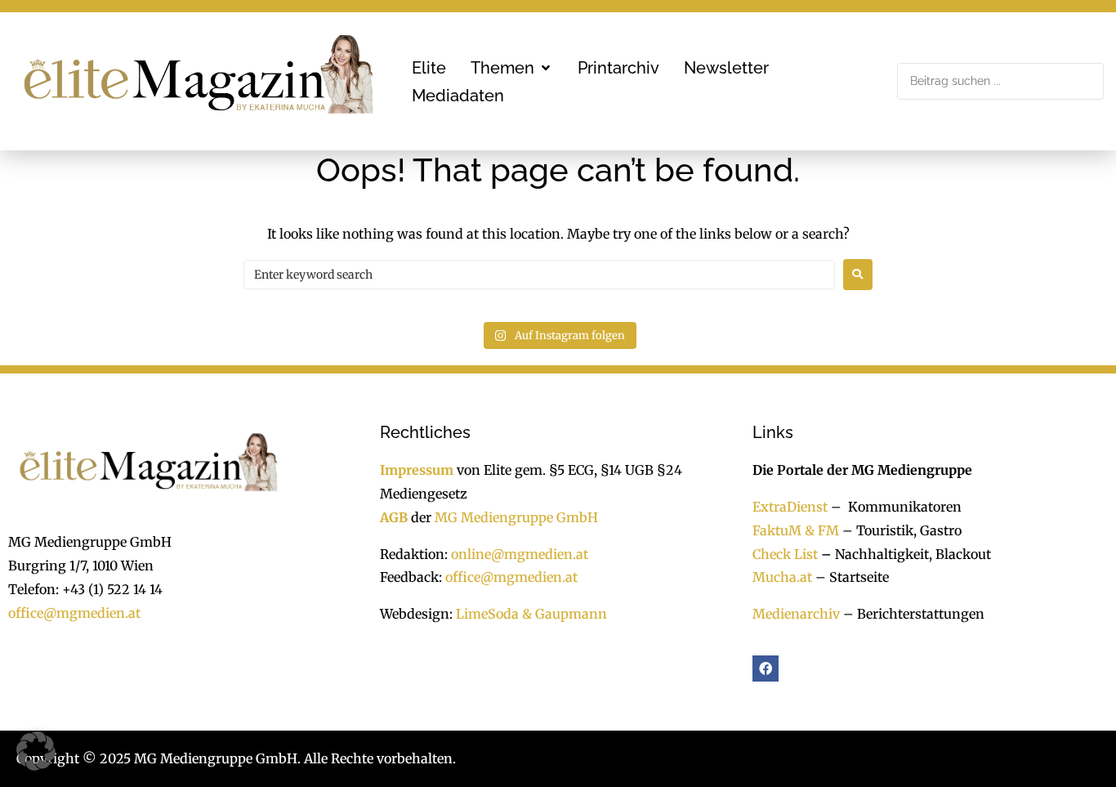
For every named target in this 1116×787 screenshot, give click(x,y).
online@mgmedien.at (519, 554)
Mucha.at (782, 577)
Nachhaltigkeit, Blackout (904, 554)
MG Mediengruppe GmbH (516, 517)
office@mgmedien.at (74, 613)
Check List (785, 554)
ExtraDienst (790, 507)
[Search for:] (539, 274)
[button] (512, 68)
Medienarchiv (796, 614)
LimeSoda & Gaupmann (531, 614)
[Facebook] (765, 668)
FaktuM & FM (795, 530)
